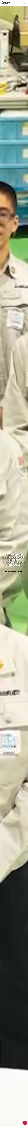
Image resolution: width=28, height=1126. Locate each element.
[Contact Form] (25, 1123)
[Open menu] (24, 2)
